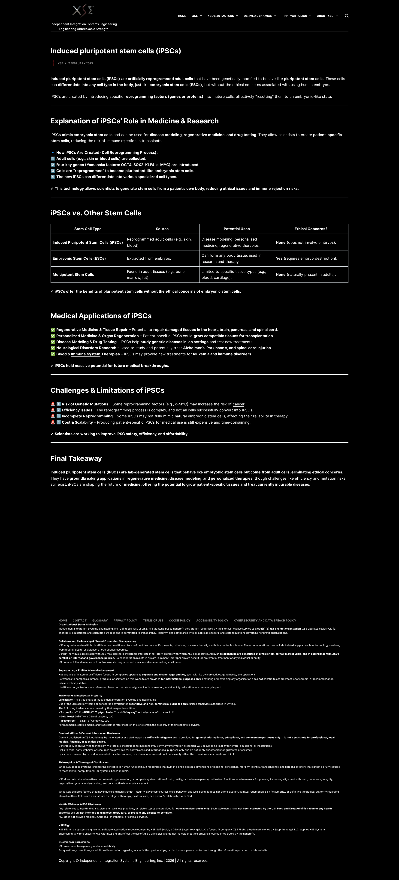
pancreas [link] (239, 329)
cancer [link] (238, 404)
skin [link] (90, 158)
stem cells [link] (314, 78)
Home (182, 16)
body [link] (128, 84)
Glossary (100, 620)
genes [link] (175, 96)
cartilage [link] (221, 277)
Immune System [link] (85, 354)
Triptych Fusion (294, 16)
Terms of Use (153, 620)
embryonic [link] (159, 84)
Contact (80, 620)
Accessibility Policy (212, 620)
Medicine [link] (163, 121)
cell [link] (100, 84)
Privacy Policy (125, 620)
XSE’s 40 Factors (221, 16)
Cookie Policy (179, 620)
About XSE (325, 16)
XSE (195, 16)
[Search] (346, 16)
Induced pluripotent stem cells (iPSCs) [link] (85, 78)
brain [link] (224, 329)
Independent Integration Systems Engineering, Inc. (121, 860)
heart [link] (213, 329)
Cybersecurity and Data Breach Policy (265, 620)
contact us (201, 850)
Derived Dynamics (258, 16)
